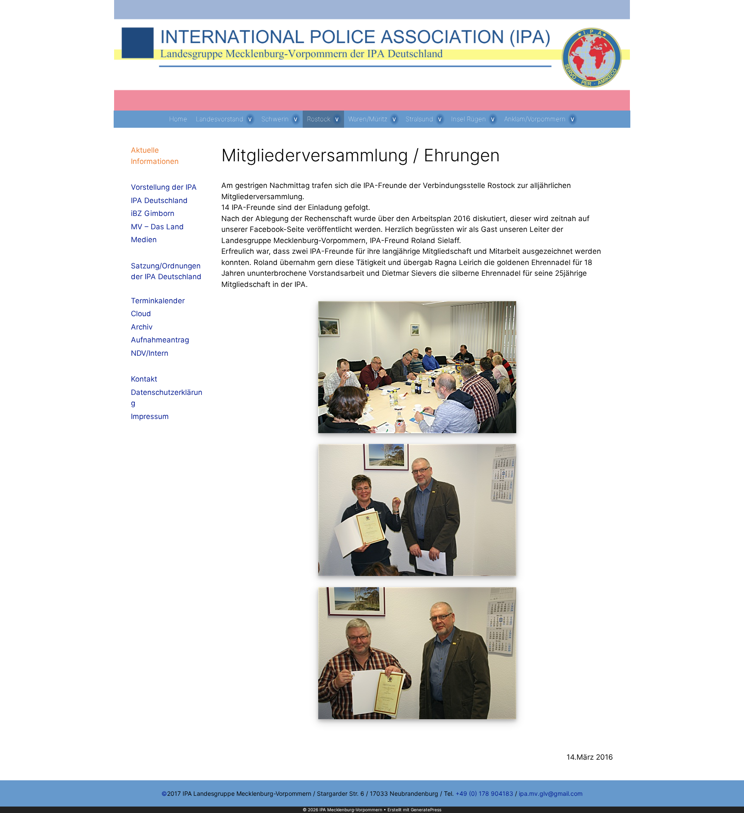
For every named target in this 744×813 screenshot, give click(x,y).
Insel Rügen (468, 119)
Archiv (141, 327)
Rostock (318, 119)
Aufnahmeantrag (160, 340)
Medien (144, 239)
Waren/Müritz (368, 119)
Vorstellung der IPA (164, 187)
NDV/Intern (149, 353)
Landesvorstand (219, 119)
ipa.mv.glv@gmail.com (551, 793)
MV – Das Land (157, 226)
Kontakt (144, 379)
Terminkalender (158, 300)
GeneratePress (426, 809)
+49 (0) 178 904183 (484, 793)
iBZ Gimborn (152, 213)
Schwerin (275, 119)
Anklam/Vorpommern (535, 119)
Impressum (150, 416)
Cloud (141, 313)
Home (178, 119)
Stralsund (419, 119)
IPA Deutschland (159, 200)
